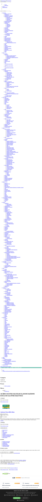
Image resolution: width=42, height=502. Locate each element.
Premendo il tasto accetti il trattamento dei (10, 453)
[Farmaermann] (5, 0)
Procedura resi (4, 443)
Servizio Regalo (5, 444)
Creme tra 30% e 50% (18, 367)
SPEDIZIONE (4, 7)
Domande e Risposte (5, 445)
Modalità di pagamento (6, 441)
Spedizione (6, 5)
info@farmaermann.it (10, 463)
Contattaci (4, 433)
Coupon (4, 367)
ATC (3, 370)
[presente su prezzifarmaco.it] (6, 473)
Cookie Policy (4, 432)
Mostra (1, 424)
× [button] (40, 490)
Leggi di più (33, 493)
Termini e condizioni (22, 460)
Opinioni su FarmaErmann (6, 435)
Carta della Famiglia (5, 446)
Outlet (1, 367)
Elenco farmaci (4, 437)
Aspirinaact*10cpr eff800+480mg (7, 412)
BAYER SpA (7, 391)
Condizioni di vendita (5, 442)
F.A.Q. (6, 4)
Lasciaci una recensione (6, 436)
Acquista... (2, 420)
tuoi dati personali (17, 453)
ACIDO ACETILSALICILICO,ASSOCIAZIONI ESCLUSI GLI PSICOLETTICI (16, 371)
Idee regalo (12, 367)
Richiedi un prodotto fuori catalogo (8, 434)
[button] (21, 500)
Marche (8, 367)
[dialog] (21, 495)
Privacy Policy (4, 431)
